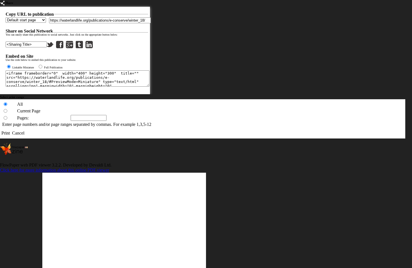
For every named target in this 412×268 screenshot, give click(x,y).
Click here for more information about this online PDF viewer (54, 170)
